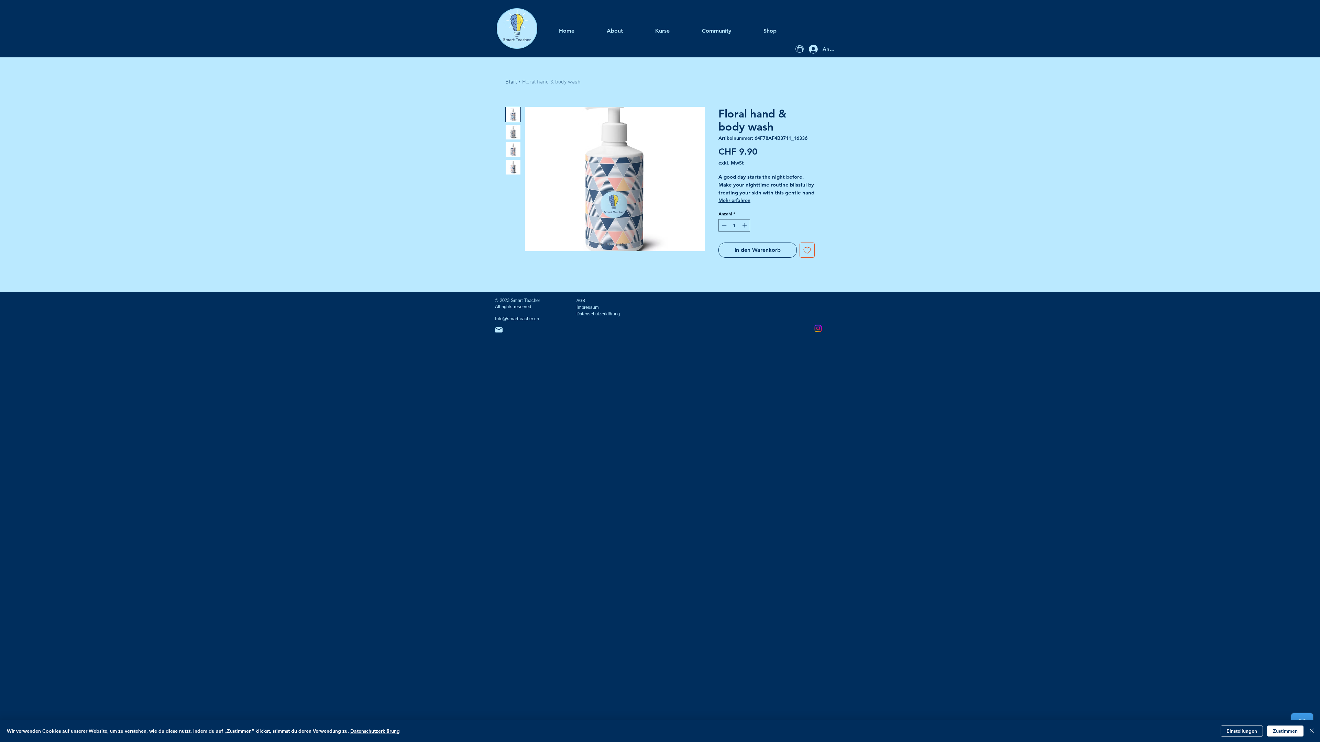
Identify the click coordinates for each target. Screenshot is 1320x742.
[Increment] (745, 225)
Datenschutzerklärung (375, 731)
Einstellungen (1241, 731)
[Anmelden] (810, 49)
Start (511, 82)
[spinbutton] (734, 225)
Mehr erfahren (734, 200)
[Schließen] (1312, 731)
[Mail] (499, 329)
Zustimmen (1285, 731)
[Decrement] (723, 225)
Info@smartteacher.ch (517, 318)
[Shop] (799, 49)
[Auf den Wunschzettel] (807, 250)
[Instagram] (818, 328)
